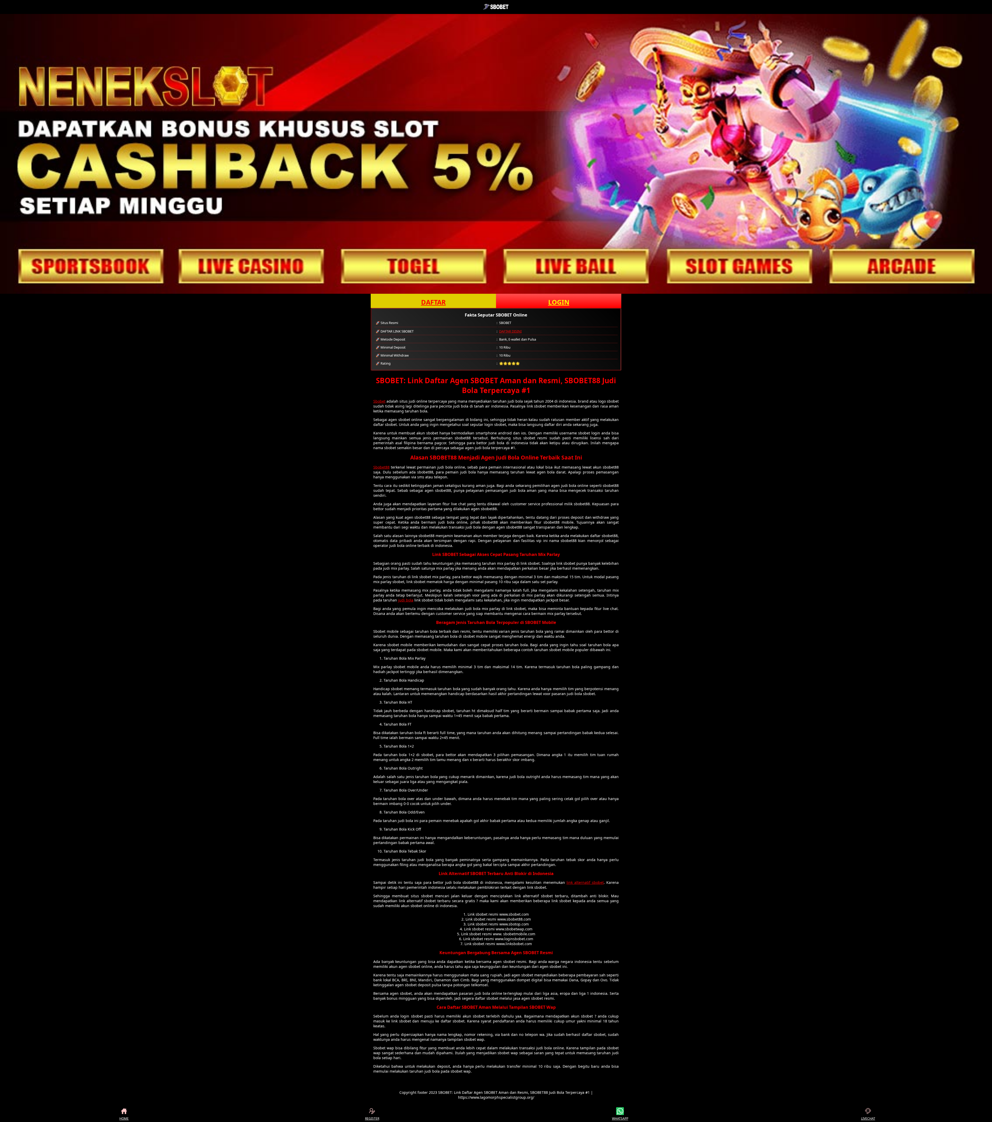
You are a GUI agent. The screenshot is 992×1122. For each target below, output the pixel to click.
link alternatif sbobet (585, 882)
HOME (124, 1118)
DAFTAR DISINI (510, 331)
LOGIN (558, 302)
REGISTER (372, 1118)
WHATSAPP (620, 1118)
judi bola (405, 600)
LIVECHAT (868, 1118)
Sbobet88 (381, 467)
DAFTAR (433, 302)
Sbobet (379, 401)
